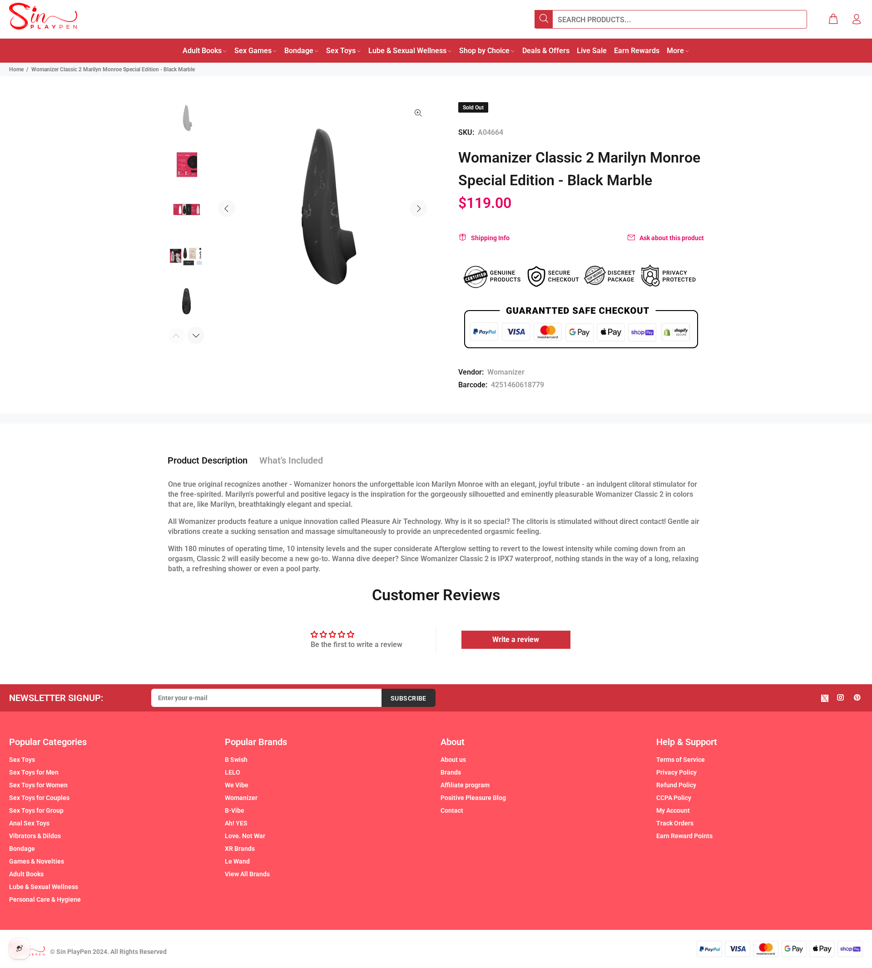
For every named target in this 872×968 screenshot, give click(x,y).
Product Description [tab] (208, 460)
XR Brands (240, 848)
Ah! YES (236, 823)
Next (418, 208)
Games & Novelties (36, 861)
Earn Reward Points (684, 836)
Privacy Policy (676, 772)
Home (16, 69)
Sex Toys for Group (36, 810)
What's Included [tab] (291, 460)
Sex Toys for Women (38, 785)
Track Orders (675, 823)
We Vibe (236, 785)
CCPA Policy (673, 797)
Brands (451, 772)
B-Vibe (234, 810)
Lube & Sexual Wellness (43, 886)
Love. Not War (245, 836)
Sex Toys (22, 759)
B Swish (236, 759)
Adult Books (26, 874)
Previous (226, 208)
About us (453, 759)
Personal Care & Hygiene (45, 899)
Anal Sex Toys (29, 823)
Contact (452, 810)
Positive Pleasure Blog (473, 797)
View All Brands (247, 874)
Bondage (22, 848)
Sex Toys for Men (34, 772)
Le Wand (237, 861)
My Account (673, 810)
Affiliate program (465, 785)
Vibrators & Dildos (35, 836)
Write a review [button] (515, 639)
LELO (232, 772)
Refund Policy (676, 785)
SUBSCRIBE (408, 698)
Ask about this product (671, 238)
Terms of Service (680, 759)
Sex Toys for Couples (39, 797)
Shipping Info (490, 238)
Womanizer (506, 372)
